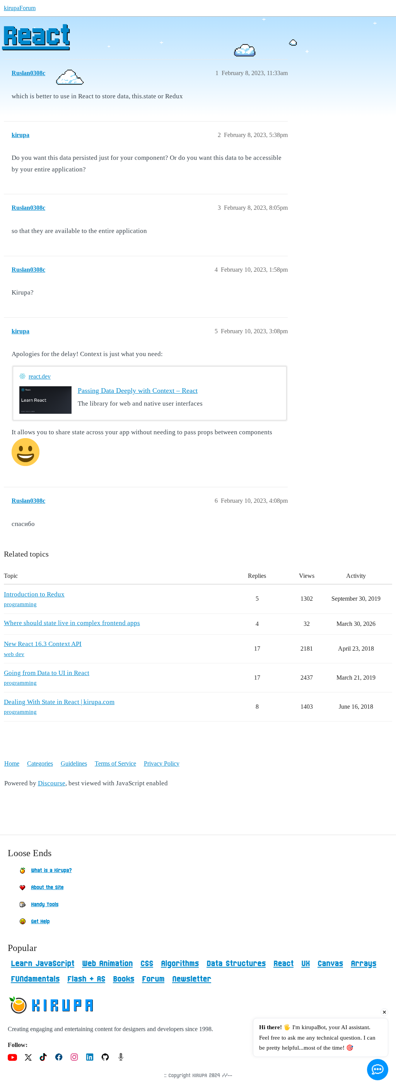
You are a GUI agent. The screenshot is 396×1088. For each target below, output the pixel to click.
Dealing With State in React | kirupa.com (59, 702)
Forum (153, 979)
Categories (40, 763)
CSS (146, 963)
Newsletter (191, 979)
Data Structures (236, 963)
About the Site (47, 887)
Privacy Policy (161, 763)
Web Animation (107, 963)
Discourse (51, 783)
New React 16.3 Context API (43, 644)
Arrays (363, 963)
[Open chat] (377, 1069)
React (35, 36)
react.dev (40, 376)
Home (11, 763)
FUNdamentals (35, 979)
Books (123, 979)
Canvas (330, 963)
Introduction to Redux (34, 594)
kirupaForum (20, 8)
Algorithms (180, 963)
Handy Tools (44, 904)
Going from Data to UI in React (46, 673)
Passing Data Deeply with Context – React (138, 390)
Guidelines (74, 763)
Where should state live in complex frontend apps (72, 623)
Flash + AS (86, 979)
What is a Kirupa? (51, 870)
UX (305, 963)
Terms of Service (115, 763)
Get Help (40, 921)
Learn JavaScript (42, 963)
